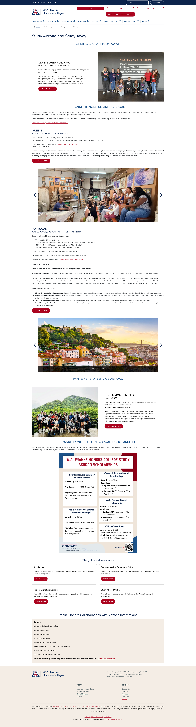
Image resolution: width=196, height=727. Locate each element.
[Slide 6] (107, 221)
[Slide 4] (99, 221)
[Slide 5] (103, 221)
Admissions (52, 21)
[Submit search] (146, 3)
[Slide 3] (96, 221)
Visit (120, 9)
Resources (156, 3)
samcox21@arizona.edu (106, 659)
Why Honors (37, 21)
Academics (82, 21)
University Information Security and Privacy (98, 717)
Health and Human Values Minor (71, 260)
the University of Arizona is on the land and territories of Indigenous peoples (79, 706)
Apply (90, 9)
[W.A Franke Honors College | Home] (53, 12)
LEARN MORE (108, 579)
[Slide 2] (92, 221)
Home (38, 27)
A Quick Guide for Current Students (120, 14)
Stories (144, 21)
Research (94, 21)
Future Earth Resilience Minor (68, 144)
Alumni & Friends (130, 21)
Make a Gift (150, 9)
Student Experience (111, 21)
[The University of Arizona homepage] (45, 2)
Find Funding (40, 579)
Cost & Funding (66, 21)
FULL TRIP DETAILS (48, 89)
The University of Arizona (114, 719)
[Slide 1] (88, 221)
